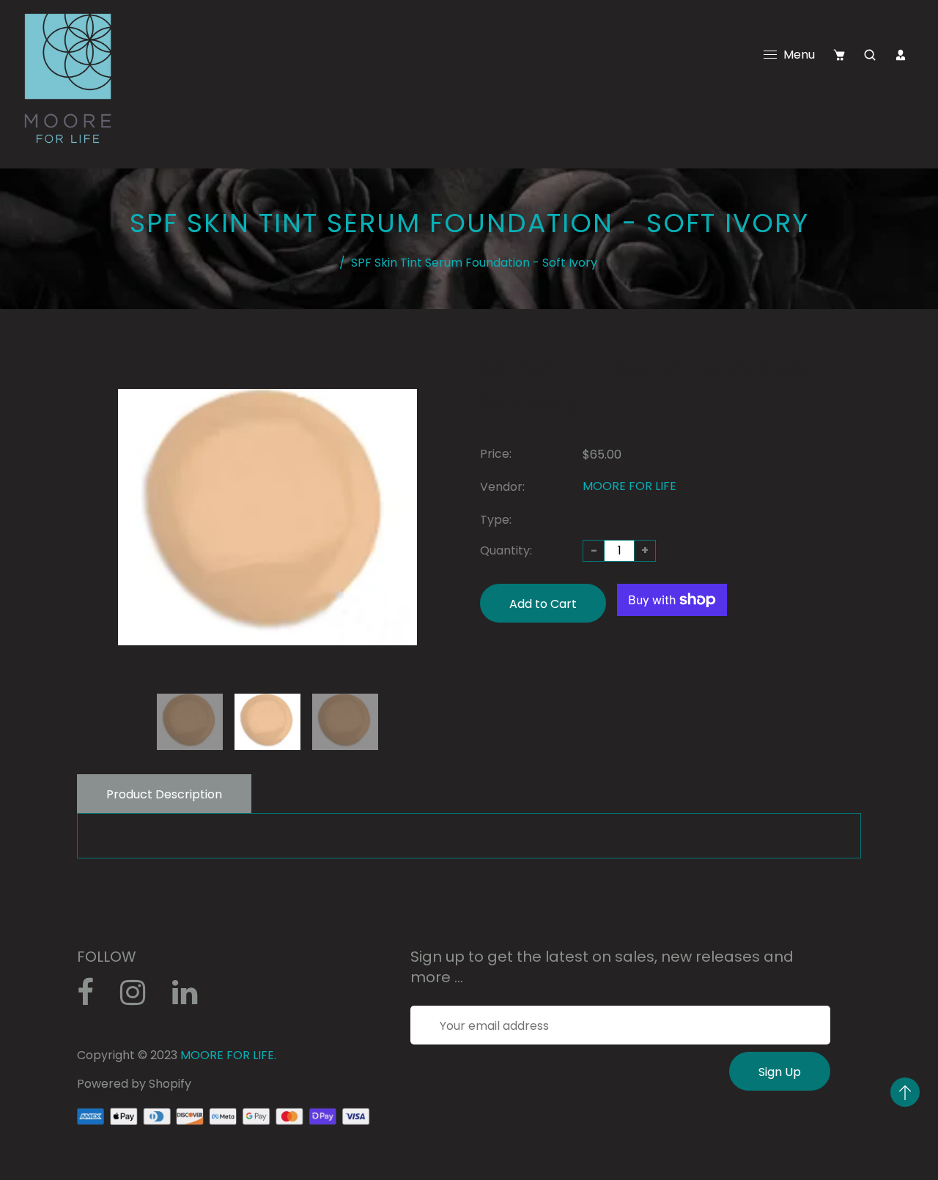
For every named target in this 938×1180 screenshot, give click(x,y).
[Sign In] (900, 55)
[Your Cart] (839, 55)
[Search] (870, 55)
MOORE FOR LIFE (629, 486)
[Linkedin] (192, 998)
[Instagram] (140, 998)
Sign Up (779, 1072)
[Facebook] (93, 998)
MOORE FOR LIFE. (228, 1055)
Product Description (164, 794)
